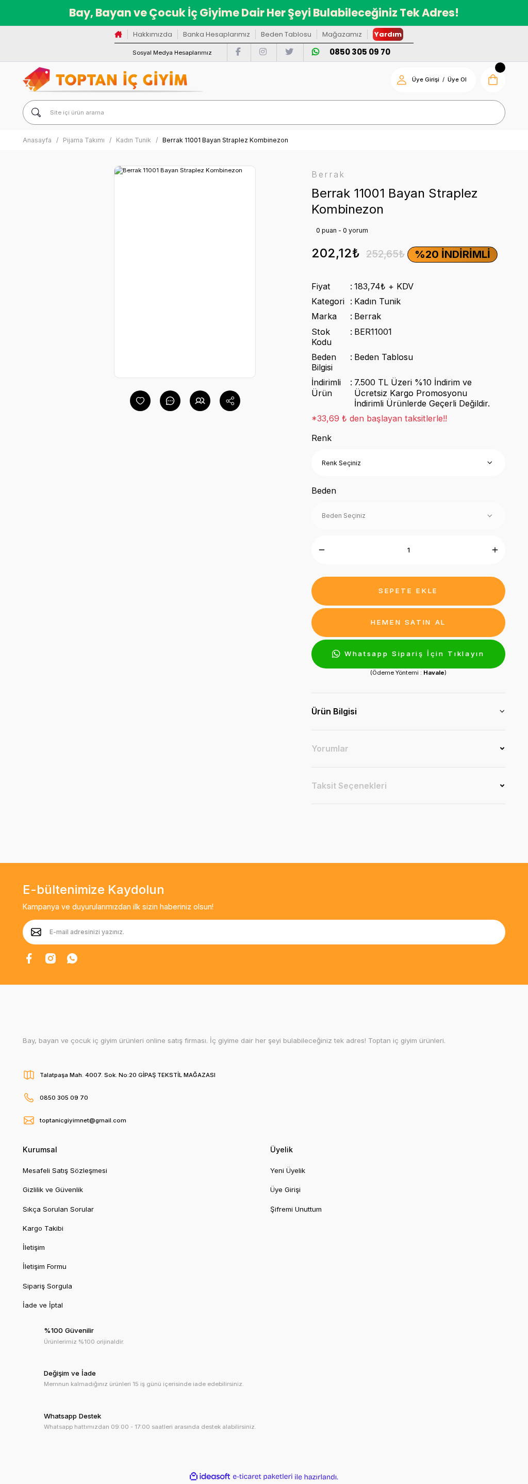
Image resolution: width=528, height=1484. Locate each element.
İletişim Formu (45, 1266)
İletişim (34, 1247)
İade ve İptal (43, 1305)
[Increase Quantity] (495, 549)
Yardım (388, 34)
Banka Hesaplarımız (216, 34)
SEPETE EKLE (408, 590)
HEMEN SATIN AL (408, 622)
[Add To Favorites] (140, 400)
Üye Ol (457, 79)
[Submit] (36, 932)
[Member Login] (401, 80)
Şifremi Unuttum (296, 1209)
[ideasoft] (209, 1476)
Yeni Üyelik (287, 1170)
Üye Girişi (425, 79)
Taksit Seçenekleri (349, 785)
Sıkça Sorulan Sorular (58, 1209)
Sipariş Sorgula (47, 1286)
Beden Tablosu (286, 34)
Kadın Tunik (377, 301)
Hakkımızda (152, 34)
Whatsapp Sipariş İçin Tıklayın (414, 653)
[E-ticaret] (263, 1477)
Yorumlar (330, 748)
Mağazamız (342, 34)
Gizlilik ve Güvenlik (53, 1189)
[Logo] (113, 79)
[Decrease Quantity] (321, 549)
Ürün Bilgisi (334, 711)
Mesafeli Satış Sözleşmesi (65, 1170)
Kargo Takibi (43, 1228)
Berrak (367, 316)
